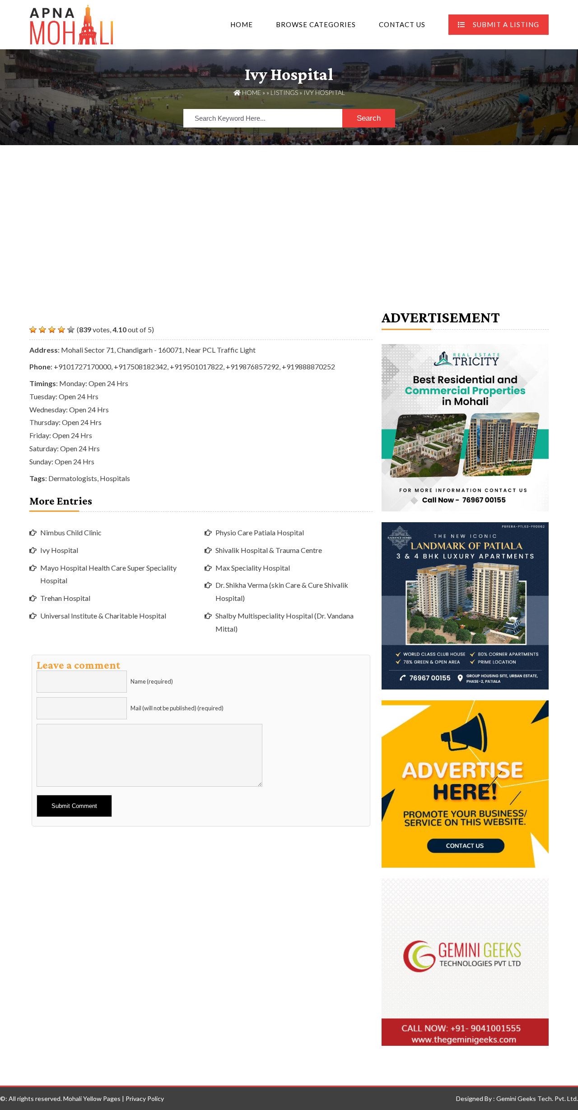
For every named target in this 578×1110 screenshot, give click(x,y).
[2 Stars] (42, 329)
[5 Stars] (71, 329)
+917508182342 (140, 366)
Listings (284, 92)
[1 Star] (33, 329)
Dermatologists (72, 478)
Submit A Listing (506, 24)
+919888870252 (308, 366)
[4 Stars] (61, 329)
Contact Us (402, 24)
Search (369, 118)
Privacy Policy (145, 1098)
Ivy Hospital (59, 550)
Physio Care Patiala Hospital (259, 532)
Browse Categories (316, 24)
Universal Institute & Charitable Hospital (103, 615)
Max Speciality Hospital (252, 567)
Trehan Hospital (65, 598)
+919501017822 (196, 366)
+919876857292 (252, 366)
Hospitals (115, 478)
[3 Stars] (52, 329)
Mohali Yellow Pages (92, 1098)
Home (241, 24)
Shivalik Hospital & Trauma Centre (268, 550)
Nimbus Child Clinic (71, 532)
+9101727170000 (82, 366)
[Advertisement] (289, 213)
